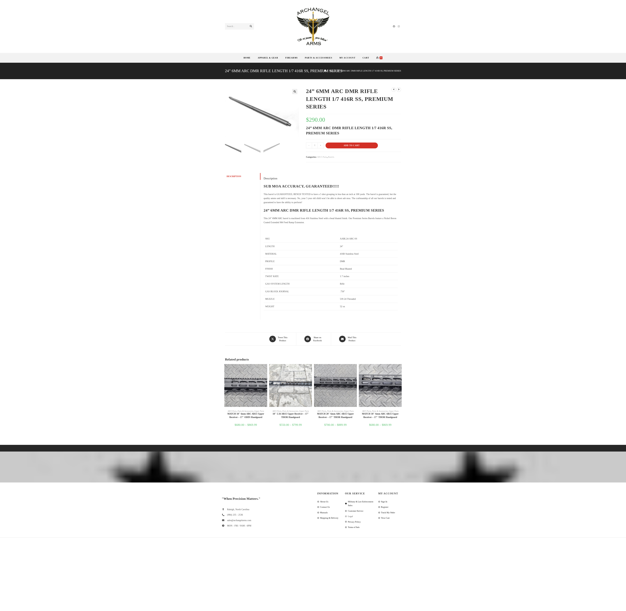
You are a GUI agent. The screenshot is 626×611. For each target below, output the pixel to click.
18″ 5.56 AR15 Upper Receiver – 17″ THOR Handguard (291, 415)
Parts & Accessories (245, 411)
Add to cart (352, 145)
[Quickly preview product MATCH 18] (265, 370)
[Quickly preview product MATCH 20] (355, 370)
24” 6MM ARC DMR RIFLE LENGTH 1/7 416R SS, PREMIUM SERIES (369, 71)
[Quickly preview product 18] (310, 370)
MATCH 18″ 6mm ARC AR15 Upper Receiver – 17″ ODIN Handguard (245, 415)
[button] (294, 91)
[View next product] (398, 89)
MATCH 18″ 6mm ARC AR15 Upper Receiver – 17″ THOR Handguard (380, 415)
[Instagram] (398, 26)
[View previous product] (393, 89)
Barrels (331, 157)
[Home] (325, 71)
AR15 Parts (322, 157)
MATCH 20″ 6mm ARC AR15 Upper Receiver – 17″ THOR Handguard (335, 415)
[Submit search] (251, 26)
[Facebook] (394, 26)
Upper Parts (259, 411)
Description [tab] (234, 176)
